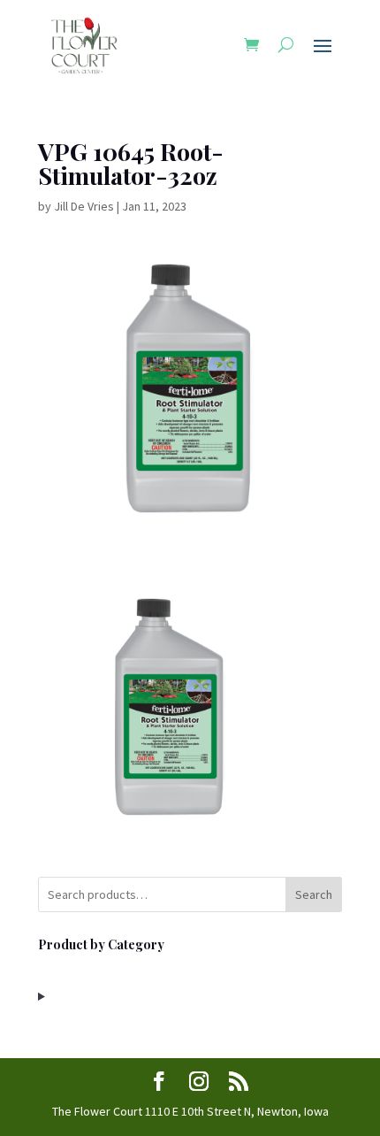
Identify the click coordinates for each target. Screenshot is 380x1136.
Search (313, 894)
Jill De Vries (84, 206)
